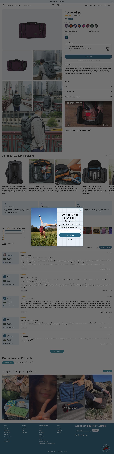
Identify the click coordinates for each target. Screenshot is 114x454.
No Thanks (69, 239)
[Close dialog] (80, 210)
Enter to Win (70, 235)
